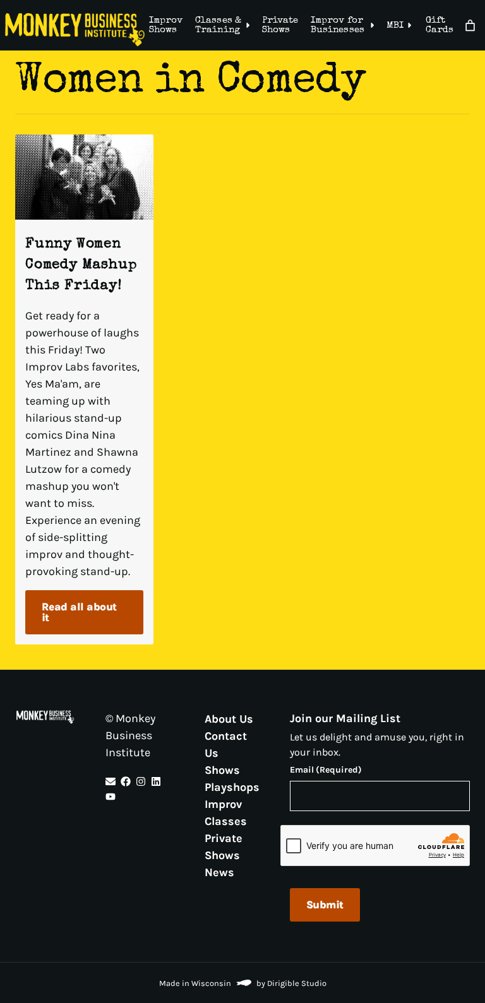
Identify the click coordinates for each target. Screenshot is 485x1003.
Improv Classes (226, 812)
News (219, 872)
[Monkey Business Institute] (75, 29)
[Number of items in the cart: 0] (470, 25)
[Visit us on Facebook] (126, 781)
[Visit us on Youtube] (110, 797)
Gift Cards (439, 25)
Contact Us (226, 743)
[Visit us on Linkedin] (156, 781)
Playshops (232, 786)
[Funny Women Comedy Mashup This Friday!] (84, 177)
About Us (229, 718)
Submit (325, 904)
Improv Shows (166, 25)
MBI (395, 25)
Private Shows (280, 25)
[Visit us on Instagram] (141, 781)
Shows (222, 769)
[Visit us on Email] (110, 781)
